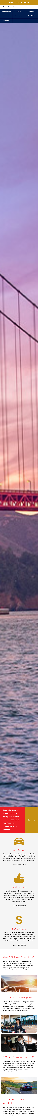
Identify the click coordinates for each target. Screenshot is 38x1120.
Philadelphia (31, 16)
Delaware (6, 16)
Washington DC (6, 11)
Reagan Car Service (9, 7)
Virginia (19, 11)
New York (6, 21)
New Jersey (18, 16)
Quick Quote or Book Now (19, 3)
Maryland (31, 11)
